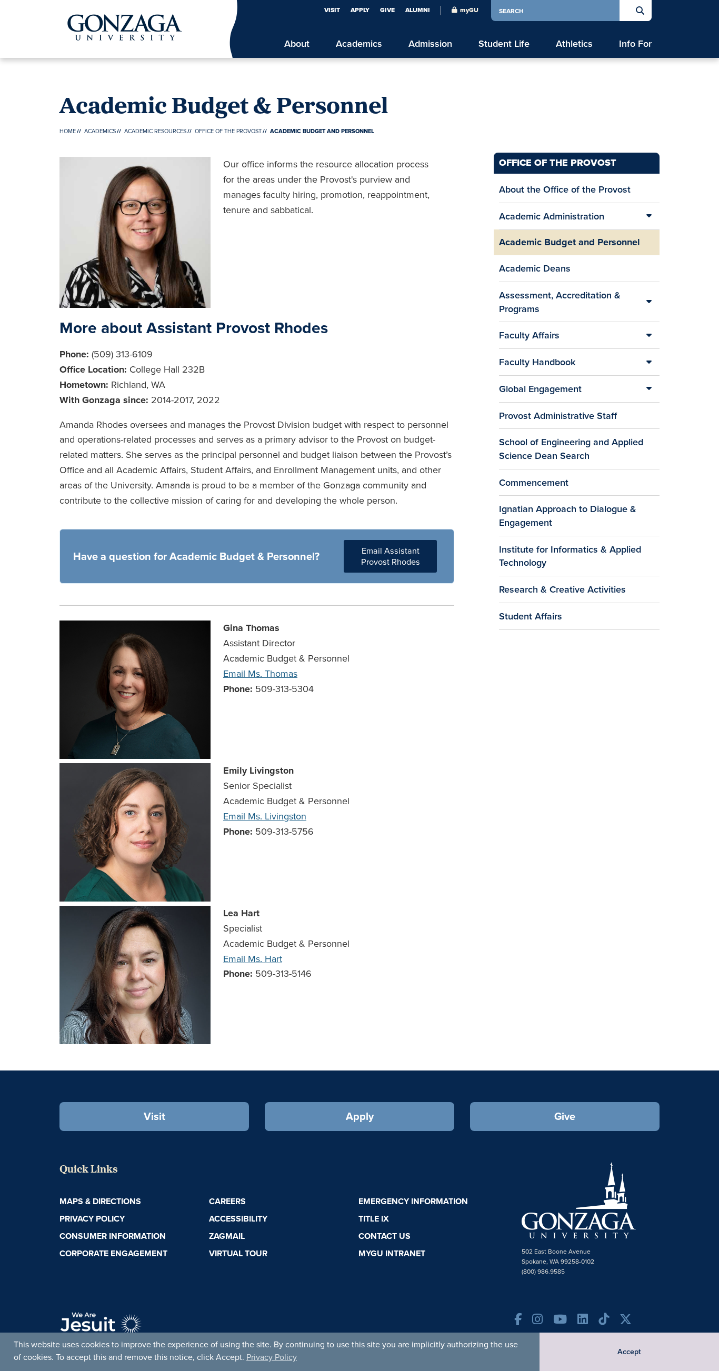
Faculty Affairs (529, 335)
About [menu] (296, 43)
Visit (332, 10)
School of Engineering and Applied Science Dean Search (571, 448)
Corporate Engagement (113, 1253)
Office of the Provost (228, 131)
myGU (469, 10)
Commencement (533, 482)
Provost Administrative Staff (558, 415)
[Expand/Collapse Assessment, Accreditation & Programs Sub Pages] (649, 302)
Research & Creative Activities (562, 589)
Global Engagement (540, 388)
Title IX (373, 1219)
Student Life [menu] (504, 43)
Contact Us (384, 1236)
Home (67, 131)
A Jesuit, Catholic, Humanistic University (148, 1329)
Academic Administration (551, 216)
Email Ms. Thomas (260, 673)
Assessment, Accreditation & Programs (560, 301)
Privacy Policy (271, 1357)
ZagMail (227, 1236)
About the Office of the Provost (565, 189)
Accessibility (238, 1219)
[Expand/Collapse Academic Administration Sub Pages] (649, 216)
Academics (100, 131)
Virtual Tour (238, 1253)
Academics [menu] (359, 43)
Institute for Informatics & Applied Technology (570, 556)
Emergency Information (413, 1201)
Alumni (417, 10)
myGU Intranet (391, 1253)
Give (387, 10)
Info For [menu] (635, 43)
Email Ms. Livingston (264, 816)
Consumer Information (112, 1236)
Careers (227, 1201)
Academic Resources (155, 131)
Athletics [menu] (574, 43)
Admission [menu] (430, 43)
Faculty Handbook (537, 361)
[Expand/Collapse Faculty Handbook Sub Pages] (649, 362)
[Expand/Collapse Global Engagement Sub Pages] (649, 389)
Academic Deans (535, 268)
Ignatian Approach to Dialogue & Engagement (567, 515)
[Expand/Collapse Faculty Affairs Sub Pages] (649, 335)
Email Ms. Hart (252, 958)
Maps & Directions (100, 1201)
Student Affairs (530, 616)
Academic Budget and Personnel (569, 242)
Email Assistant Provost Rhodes (390, 556)
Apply (360, 10)
